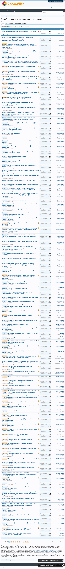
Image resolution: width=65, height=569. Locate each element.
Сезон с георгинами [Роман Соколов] (18, 337)
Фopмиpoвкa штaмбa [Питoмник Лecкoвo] (20, 439)
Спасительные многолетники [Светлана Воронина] (22, 297)
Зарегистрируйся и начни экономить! (49, 560)
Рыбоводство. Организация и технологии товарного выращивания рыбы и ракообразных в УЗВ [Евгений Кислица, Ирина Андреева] (18, 39)
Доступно (24, 23)
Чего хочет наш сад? (13, 133)
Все (3, 23)
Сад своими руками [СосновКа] (16, 200)
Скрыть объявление (62, 560)
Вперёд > (27, 26)
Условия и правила (28, 567)
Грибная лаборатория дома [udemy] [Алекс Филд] (22, 320)
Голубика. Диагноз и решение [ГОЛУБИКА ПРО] (21, 180)
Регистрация (59, 8)
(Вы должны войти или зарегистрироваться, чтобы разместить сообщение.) (47, 541)
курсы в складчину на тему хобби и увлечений (45, 551)
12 (23, 26)
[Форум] (4, 7)
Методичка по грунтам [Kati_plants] (18, 514)
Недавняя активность (19, 11)
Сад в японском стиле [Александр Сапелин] (20, 301)
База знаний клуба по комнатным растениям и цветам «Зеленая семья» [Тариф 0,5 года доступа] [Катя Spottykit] (19, 236)
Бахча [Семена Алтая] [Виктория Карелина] (21, 401)
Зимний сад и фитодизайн (15, 410)
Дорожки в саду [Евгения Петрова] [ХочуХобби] (22, 458)
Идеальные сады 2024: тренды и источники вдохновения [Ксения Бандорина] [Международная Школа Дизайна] (19, 265)
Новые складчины (9, 23)
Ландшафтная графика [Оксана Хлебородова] (21, 209)
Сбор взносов (18, 23)
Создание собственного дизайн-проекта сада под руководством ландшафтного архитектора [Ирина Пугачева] (18, 277)
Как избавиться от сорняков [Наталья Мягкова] (22, 83)
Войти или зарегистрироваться (55, 1)
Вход (52, 8)
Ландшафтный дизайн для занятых (18, 376)
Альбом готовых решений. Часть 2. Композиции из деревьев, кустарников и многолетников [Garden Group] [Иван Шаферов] (19, 78)
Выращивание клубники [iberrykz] (17, 324)
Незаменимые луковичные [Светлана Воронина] (22, 137)
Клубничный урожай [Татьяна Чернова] (19, 483)
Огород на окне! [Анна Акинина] (16, 156)
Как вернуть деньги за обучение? (48, 565)
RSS (63, 564)
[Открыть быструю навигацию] (63, 15)
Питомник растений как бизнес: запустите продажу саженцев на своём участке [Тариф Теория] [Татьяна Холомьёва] (20, 195)
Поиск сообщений (6, 11)
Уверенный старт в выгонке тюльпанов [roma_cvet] (22, 333)
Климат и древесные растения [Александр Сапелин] (23, 184)
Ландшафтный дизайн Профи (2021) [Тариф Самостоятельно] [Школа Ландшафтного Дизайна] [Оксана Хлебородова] (19, 46)
